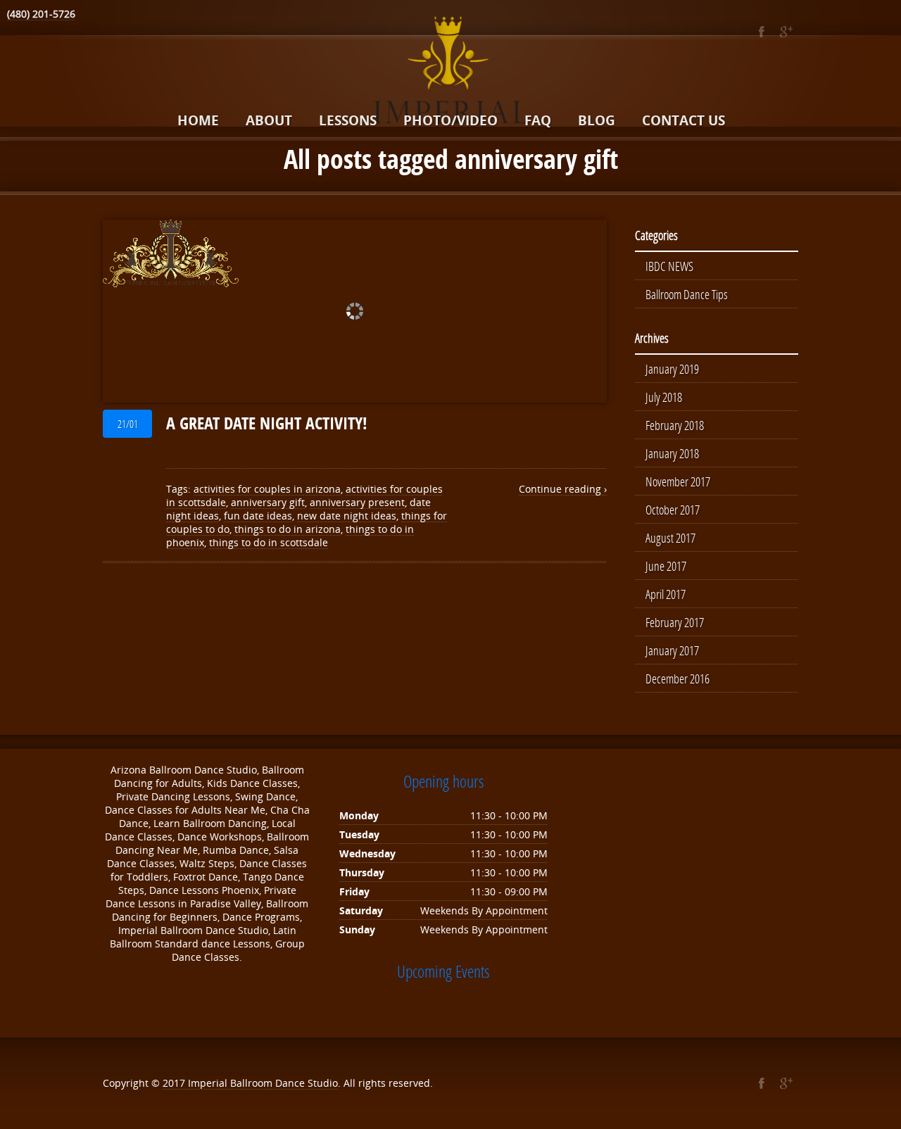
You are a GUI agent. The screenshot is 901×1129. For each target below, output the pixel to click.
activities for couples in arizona (267, 489)
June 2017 (665, 565)
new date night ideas (346, 515)
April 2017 (665, 594)
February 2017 (674, 622)
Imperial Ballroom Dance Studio (263, 1083)
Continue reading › (563, 489)
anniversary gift (268, 502)
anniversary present (357, 502)
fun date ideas (258, 515)
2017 (175, 1083)
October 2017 (672, 509)
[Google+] (786, 31)
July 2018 (663, 397)
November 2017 (677, 481)
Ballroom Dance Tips (686, 294)
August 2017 (670, 537)
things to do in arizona (287, 529)
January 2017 (672, 650)
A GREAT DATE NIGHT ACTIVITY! (266, 423)
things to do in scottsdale (268, 542)
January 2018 (672, 453)
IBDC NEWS (669, 266)
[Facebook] (761, 31)
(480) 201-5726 (41, 13)
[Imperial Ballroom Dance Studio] (450, 72)
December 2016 (677, 678)
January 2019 (672, 368)
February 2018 (674, 425)
